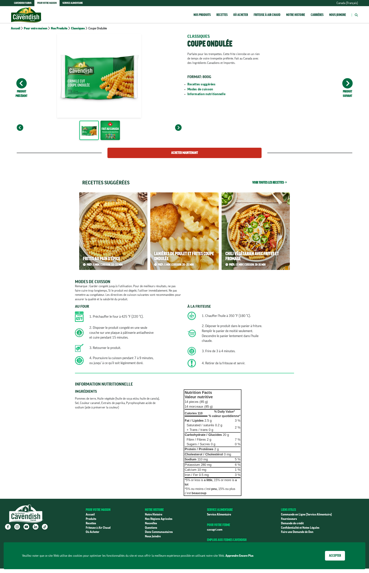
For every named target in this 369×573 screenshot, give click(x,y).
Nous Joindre (337, 14)
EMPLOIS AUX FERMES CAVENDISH (227, 540)
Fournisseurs (289, 518)
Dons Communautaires (159, 531)
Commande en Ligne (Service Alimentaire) (306, 514)
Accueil (15, 28)
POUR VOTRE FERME (218, 525)
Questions (151, 527)
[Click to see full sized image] (89, 131)
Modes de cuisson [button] (200, 89)
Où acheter (240, 14)
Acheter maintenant (184, 152)
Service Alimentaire (219, 514)
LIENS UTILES (288, 509)
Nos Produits (202, 14)
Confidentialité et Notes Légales (300, 527)
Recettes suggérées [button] (201, 84)
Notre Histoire (295, 14)
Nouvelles (151, 523)
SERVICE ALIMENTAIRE (220, 509)
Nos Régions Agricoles (158, 518)
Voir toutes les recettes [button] (268, 182)
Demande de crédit (292, 523)
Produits (91, 518)
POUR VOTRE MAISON (98, 509)
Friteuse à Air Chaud (267, 14)
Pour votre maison (35, 28)
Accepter (335, 555)
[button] (355, 14)
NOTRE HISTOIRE (154, 509)
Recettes (222, 14)
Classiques (78, 28)
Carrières (317, 14)
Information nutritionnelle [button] (206, 94)
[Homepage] (26, 11)
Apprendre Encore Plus (239, 555)
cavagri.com (214, 529)
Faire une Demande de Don (297, 531)
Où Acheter (92, 531)
